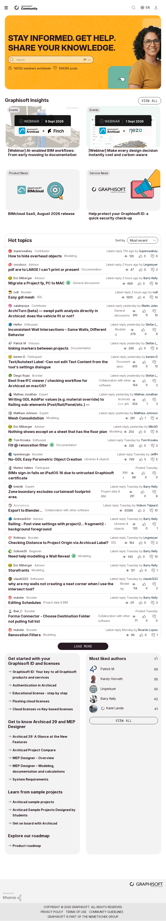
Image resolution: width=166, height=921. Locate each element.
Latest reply (114, 251)
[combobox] (51, 59)
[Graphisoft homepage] (146, 885)
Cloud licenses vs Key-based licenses (43, 709)
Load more (83, 646)
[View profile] (10, 251)
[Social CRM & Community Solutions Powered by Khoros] (12, 896)
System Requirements (30, 779)
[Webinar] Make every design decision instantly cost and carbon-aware (123, 152)
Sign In (157, 7)
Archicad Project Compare (34, 750)
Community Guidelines (106, 912)
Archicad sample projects (33, 802)
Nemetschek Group (103, 916)
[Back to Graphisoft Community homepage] (26, 7)
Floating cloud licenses (31, 701)
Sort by (120, 240)
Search (134, 8)
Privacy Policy (52, 912)
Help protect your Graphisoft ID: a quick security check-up (118, 216)
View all (150, 101)
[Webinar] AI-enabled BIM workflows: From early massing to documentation (42, 152)
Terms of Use (76, 912)
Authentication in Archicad (34, 685)
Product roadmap (27, 846)
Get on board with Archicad (35, 823)
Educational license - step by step (40, 693)
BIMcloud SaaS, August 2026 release (41, 214)
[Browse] (8, 8)
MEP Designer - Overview (33, 758)
